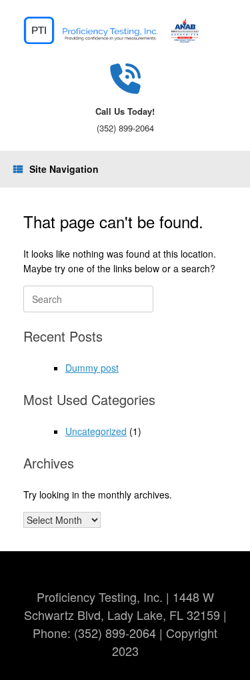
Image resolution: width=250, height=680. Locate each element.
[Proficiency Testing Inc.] (125, 30)
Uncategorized (96, 431)
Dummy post (92, 367)
